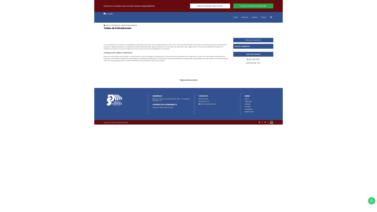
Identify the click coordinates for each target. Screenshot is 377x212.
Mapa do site (249, 112)
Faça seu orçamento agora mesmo (210, 6)
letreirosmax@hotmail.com (208, 104)
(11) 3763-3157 (254, 59)
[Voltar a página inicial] (108, 17)
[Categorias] (271, 17)
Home (236, 17)
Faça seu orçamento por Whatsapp (253, 6)
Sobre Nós (244, 17)
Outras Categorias (242, 46)
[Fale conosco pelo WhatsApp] (371, 200)
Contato (264, 17)
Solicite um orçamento (253, 40)
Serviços (254, 17)
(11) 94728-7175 (254, 63)
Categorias (115, 25)
